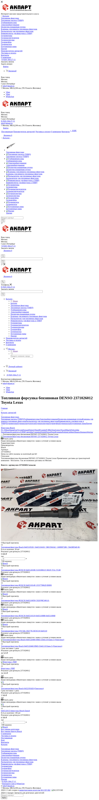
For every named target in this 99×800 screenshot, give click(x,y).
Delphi (43, 432)
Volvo (73, 430)
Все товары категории (10, 729)
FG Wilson (5, 430)
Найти (4, 798)
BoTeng (52, 430)
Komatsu (58, 432)
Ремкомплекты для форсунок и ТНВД (16, 764)
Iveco (18, 432)
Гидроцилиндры (42, 423)
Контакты (5, 742)
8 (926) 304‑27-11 (9, 60)
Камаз (8, 432)
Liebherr (71, 432)
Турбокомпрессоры (31, 419)
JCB (47, 430)
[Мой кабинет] (2, 253)
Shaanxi (77, 432)
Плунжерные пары (78, 423)
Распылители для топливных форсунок (42, 421)
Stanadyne (13, 430)
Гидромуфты (54, 423)
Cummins (36, 432)
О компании (6, 734)
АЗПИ (22, 432)
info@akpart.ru (8, 86)
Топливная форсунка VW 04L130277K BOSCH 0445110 (24, 631)
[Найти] (3, 220)
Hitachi (68, 430)
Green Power (60, 430)
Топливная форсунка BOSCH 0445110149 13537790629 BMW (26, 585)
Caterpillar (29, 432)
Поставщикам (6, 738)
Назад (15, 301)
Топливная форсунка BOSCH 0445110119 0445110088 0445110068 (28, 616)
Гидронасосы (65, 423)
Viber (8, 92)
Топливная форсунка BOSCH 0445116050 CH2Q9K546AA (25, 600)
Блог (3, 740)
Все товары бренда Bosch (11, 731)
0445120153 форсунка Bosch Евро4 (15, 711)
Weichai (90, 432)
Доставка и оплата (8, 736)
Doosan (25, 430)
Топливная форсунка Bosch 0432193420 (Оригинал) (22, 688)
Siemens (83, 432)
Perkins (65, 432)
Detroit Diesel (33, 430)
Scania (13, 432)
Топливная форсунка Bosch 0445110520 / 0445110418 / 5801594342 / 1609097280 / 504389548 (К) (40, 547)
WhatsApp (10, 97)
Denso (48, 432)
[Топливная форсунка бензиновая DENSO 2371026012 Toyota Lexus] (29, 436)
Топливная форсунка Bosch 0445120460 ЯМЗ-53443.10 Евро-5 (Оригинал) (31, 646)
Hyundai (42, 430)
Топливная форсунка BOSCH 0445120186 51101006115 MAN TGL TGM (30, 570)
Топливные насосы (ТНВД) (12, 419)
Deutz (53, 432)
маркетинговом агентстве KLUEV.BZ (34, 790)
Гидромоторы (11, 423)
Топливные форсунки (10, 749)
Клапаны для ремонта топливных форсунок (19, 760)
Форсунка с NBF (8, 668)
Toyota (20, 430)
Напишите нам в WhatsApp (13, 784)
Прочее (89, 423)
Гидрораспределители (26, 423)
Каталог (14, 303)
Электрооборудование (48, 419)
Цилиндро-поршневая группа (70, 419)
